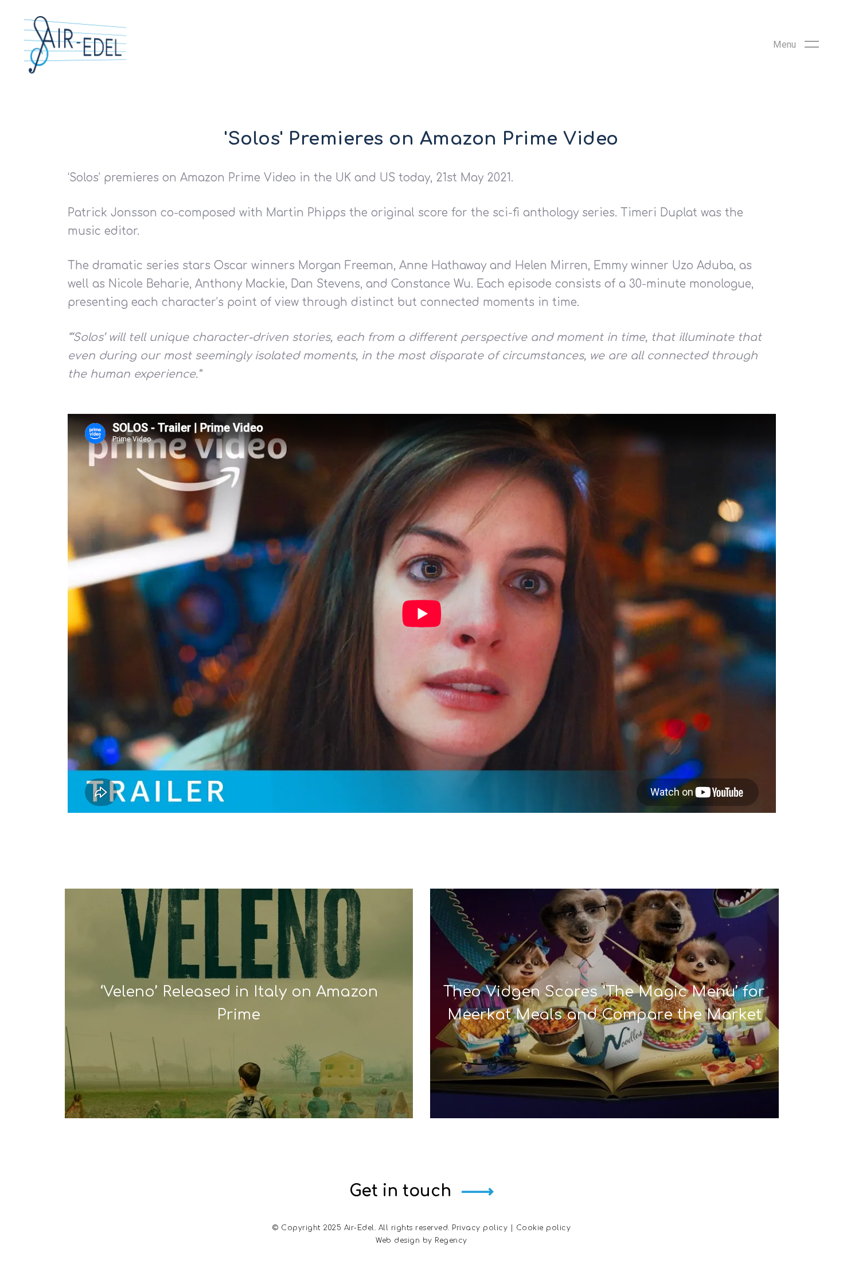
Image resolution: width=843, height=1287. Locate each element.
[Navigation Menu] (796, 45)
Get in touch (400, 1191)
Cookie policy (543, 1228)
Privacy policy (480, 1228)
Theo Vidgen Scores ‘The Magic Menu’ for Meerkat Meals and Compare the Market (604, 1003)
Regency (451, 1240)
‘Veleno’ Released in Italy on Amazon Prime (239, 1003)
